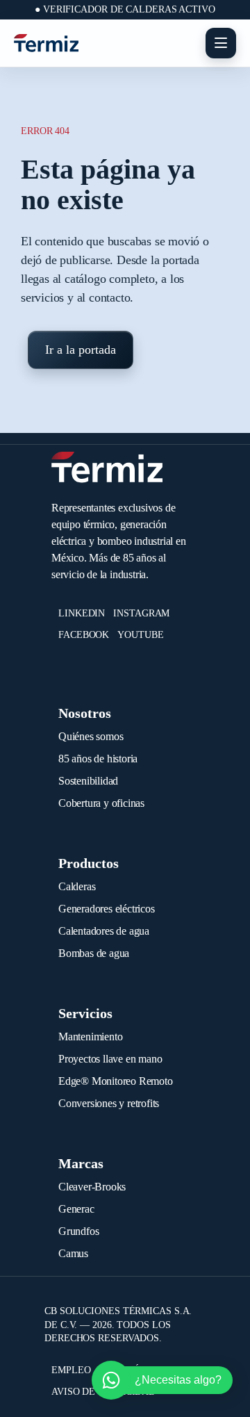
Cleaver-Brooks (92, 1187)
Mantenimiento (90, 1036)
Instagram (141, 613)
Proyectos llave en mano (110, 1059)
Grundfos (78, 1231)
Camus (73, 1253)
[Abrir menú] (221, 43)
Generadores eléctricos (106, 909)
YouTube (140, 635)
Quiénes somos (90, 736)
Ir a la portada (80, 350)
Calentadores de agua (103, 931)
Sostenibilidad (88, 781)
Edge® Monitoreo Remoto (115, 1081)
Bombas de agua (93, 953)
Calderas (76, 886)
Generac (76, 1209)
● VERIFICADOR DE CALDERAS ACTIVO (125, 9)
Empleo (70, 1370)
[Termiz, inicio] (46, 43)
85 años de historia (98, 758)
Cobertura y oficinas (101, 803)
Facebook (83, 635)
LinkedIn (81, 613)
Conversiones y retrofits (108, 1103)
